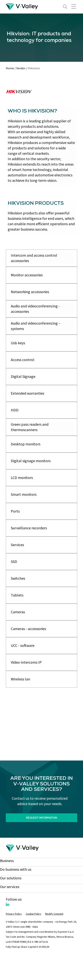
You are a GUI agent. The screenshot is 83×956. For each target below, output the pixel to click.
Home (10, 68)
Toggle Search (65, 6)
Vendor (20, 68)
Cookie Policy (33, 913)
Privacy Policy (14, 913)
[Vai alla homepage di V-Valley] (22, 6)
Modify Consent (54, 913)
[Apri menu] (73, 6)
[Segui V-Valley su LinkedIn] (7, 904)
